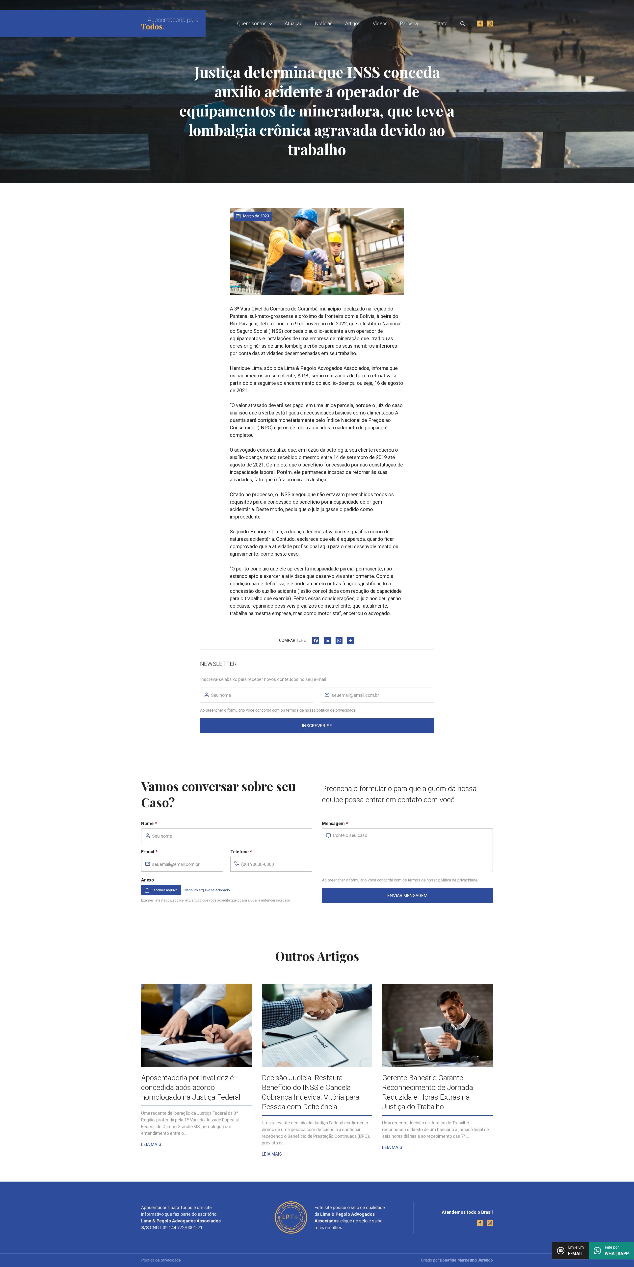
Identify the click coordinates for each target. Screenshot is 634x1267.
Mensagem (333, 823)
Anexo (147, 879)
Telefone (239, 851)
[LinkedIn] (327, 640)
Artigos (352, 23)
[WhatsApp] (339, 640)
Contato (439, 23)
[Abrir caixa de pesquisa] (462, 23)
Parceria (409, 23)
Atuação (294, 23)
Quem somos (251, 23)
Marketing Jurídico (475, 1260)
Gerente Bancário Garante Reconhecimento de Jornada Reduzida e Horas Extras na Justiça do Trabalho (427, 1092)
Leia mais (151, 1144)
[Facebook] (316, 640)
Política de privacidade (161, 1260)
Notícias (324, 23)
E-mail (147, 851)
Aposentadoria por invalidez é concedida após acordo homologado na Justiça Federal (190, 1087)
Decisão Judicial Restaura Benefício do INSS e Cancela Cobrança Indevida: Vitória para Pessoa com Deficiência (310, 1092)
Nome (147, 823)
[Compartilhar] (351, 640)
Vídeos (380, 23)
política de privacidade (336, 710)
